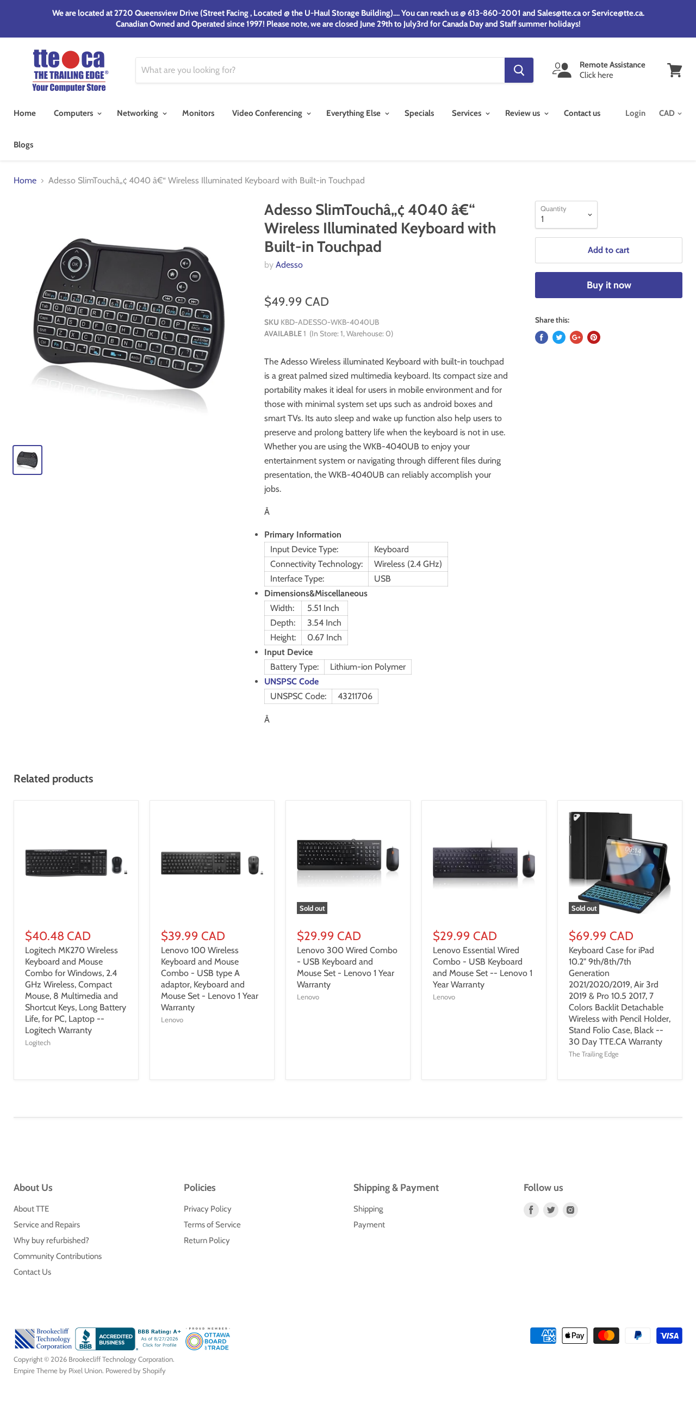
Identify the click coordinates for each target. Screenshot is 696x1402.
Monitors (198, 113)
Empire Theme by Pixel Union (58, 1370)
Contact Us (32, 1272)
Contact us (582, 113)
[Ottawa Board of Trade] (208, 1347)
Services (467, 113)
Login (635, 113)
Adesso (289, 265)
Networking (138, 113)
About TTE (31, 1209)
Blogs (23, 145)
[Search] (519, 70)
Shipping (368, 1209)
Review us (523, 113)
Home (25, 113)
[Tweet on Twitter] (559, 337)
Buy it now (609, 285)
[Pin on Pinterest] (593, 337)
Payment (369, 1225)
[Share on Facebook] (541, 337)
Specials (419, 113)
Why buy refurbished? (51, 1240)
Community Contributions (58, 1256)
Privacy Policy (208, 1209)
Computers (74, 113)
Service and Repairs (47, 1225)
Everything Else (354, 113)
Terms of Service (212, 1225)
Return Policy (207, 1240)
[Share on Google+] (576, 337)
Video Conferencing (268, 113)
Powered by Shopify (135, 1370)
